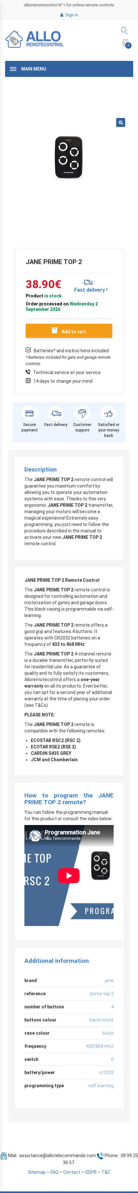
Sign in (71, 15)
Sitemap (37, 1172)
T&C (105, 1172)
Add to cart (74, 331)
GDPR (91, 1172)
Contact (71, 1172)
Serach (124, 31)
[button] (120, 122)
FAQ (54, 1172)
